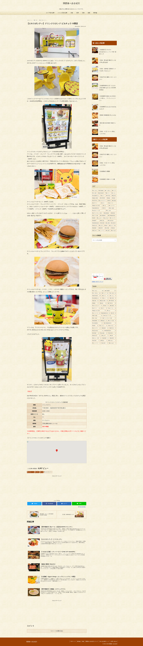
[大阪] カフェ (31, 472)
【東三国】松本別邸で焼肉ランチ (107, 124)
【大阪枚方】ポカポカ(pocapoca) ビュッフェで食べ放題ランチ (107, 52)
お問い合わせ (114, 641)
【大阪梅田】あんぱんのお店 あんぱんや (107, 108)
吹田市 (37, 472)
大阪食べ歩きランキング (97, 281)
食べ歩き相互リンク (104, 641)
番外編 (78, 641)
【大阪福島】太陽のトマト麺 (107, 179)
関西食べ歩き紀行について (92, 641)
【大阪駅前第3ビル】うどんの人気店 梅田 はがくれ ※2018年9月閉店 (107, 87)
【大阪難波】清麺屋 (104, 171)
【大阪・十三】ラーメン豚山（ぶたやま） (107, 132)
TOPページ (73, 641)
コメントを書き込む (56, 631)
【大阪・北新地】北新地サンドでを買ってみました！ (107, 69)
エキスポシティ (48, 472)
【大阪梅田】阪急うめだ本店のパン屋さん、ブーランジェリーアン (107, 98)
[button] (57, 450)
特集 (83, 641)
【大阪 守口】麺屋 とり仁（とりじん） (107, 78)
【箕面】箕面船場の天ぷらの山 (107, 115)
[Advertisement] (57, 487)
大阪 (42, 472)
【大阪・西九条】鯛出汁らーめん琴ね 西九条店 (107, 61)
